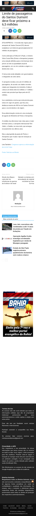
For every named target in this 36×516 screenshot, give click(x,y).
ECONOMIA (13, 508)
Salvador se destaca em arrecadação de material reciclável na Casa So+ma (26, 180)
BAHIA (18, 506)
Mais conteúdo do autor (10, 219)
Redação (18, 204)
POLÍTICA (5, 508)
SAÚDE (29, 506)
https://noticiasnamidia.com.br (18, 206)
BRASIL (24, 506)
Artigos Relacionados (10, 216)
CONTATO (30, 508)
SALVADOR (11, 506)
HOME (4, 506)
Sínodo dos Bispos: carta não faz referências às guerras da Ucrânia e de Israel (9, 180)
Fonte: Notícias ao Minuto (10, 152)
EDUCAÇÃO (21, 508)
